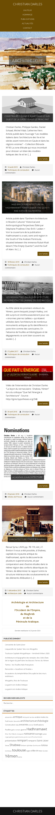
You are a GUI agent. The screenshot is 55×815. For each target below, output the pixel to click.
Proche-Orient (37, 737)
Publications (27, 19)
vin (36, 750)
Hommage (27, 14)
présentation (11, 740)
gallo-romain (15, 730)
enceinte (23, 724)
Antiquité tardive (29, 717)
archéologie (41, 720)
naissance (29, 733)
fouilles (8, 729)
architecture (27, 720)
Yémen (11, 756)
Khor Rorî (8, 734)
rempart (22, 740)
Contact (27, 28)
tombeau (8, 751)
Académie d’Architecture (27, 477)
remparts (32, 740)
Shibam (23, 745)
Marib (14, 734)
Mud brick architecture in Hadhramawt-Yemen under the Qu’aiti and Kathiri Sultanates (27, 207)
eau (17, 725)
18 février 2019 (13, 262)
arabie (37, 717)
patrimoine (19, 737)
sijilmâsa (29, 745)
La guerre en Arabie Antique (16, 685)
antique (17, 716)
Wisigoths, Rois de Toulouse (16, 680)
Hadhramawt (37, 729)
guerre (23, 729)
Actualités (27, 23)
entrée (30, 725)
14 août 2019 (12, 167)
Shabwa (15, 745)
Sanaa (7, 745)
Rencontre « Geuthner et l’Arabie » (19, 669)
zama (20, 757)
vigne (28, 751)
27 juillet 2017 (12, 351)
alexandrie (9, 717)
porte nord (28, 737)
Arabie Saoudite (14, 721)
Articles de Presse (15, 497)
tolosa (44, 745)
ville (33, 750)
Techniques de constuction (18, 170)
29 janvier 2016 (13, 494)
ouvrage (38, 733)
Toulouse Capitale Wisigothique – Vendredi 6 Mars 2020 (27, 653)
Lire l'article (43, 159)
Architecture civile (15, 593)
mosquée (20, 734)
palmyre (12, 737)
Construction (10, 725)
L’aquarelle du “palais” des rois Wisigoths (21, 649)
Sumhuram (37, 745)
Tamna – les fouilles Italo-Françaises (19, 665)
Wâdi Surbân (43, 751)
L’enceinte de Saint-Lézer (15, 644)
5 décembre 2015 (14, 590)
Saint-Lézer (42, 740)
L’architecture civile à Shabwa (27, 539)
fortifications (39, 725)
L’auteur (27, 10)
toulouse (19, 750)
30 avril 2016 (12, 411)
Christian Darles (27, 4)
